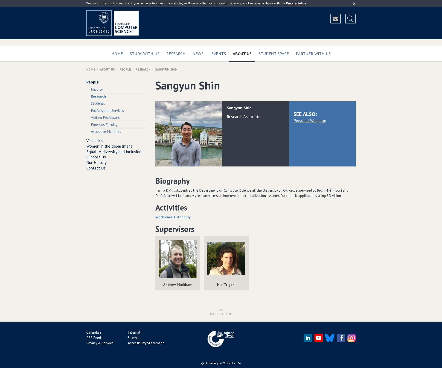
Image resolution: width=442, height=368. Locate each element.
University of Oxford (219, 363)
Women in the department (109, 146)
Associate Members (106, 131)
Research (176, 53)
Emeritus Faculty (104, 124)
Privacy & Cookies (99, 343)
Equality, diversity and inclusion (113, 151)
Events (218, 53)
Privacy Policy (296, 3)
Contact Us (96, 168)
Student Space (274, 53)
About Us (244, 53)
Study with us (144, 53)
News (197, 53)
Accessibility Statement (146, 343)
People (125, 69)
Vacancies (94, 140)
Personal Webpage (310, 120)
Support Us (96, 157)
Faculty (97, 89)
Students (98, 103)
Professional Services (107, 110)
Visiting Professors (105, 117)
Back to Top (221, 314)
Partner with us (313, 53)
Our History (96, 162)
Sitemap (134, 337)
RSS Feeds (94, 337)
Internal (134, 332)
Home (117, 53)
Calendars (94, 332)
